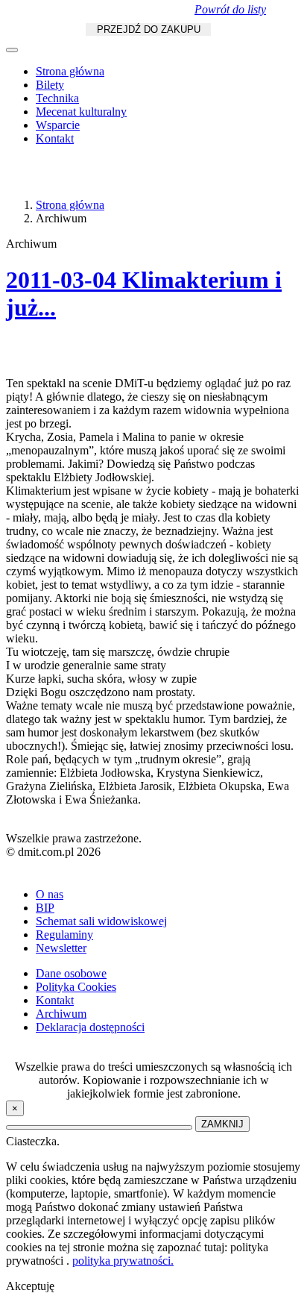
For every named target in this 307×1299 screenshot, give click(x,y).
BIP (45, 907)
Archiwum (61, 1013)
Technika (57, 98)
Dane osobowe (71, 973)
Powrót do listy (230, 9)
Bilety (50, 84)
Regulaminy (64, 934)
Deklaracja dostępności (90, 1027)
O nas (49, 894)
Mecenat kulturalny (81, 111)
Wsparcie (58, 125)
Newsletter (61, 948)
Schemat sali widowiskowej (101, 921)
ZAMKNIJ (222, 1124)
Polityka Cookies (76, 986)
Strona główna (70, 71)
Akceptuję (30, 1286)
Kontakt (55, 138)
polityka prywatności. (123, 1260)
